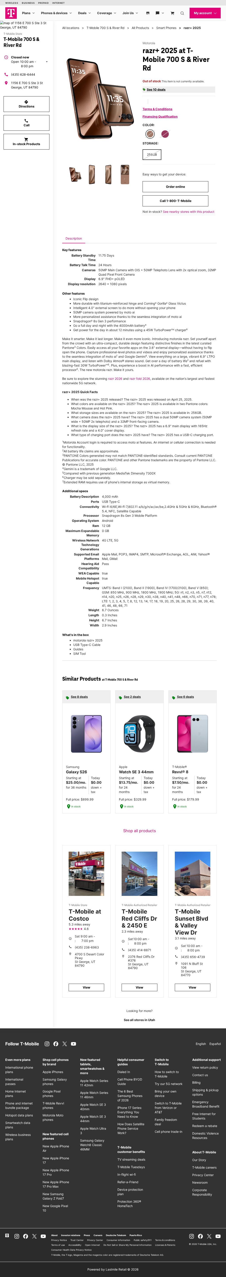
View (86, 987)
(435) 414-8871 (139, 950)
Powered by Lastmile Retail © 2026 (113, 1269)
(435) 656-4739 (193, 957)
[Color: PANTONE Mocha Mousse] (150, 134)
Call (27, 123)
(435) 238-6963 (87, 947)
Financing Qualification (160, 116)
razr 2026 (115, 378)
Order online (175, 186)
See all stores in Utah (139, 1020)
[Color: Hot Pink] (165, 134)
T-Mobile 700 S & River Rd (105, 28)
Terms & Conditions (157, 109)
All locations (70, 28)
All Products (140, 28)
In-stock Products (26, 141)
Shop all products (139, 830)
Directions (26, 104)
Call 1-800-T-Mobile (175, 201)
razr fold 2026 (140, 378)
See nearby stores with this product (188, 211)
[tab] (73, 238)
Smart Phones (166, 28)
